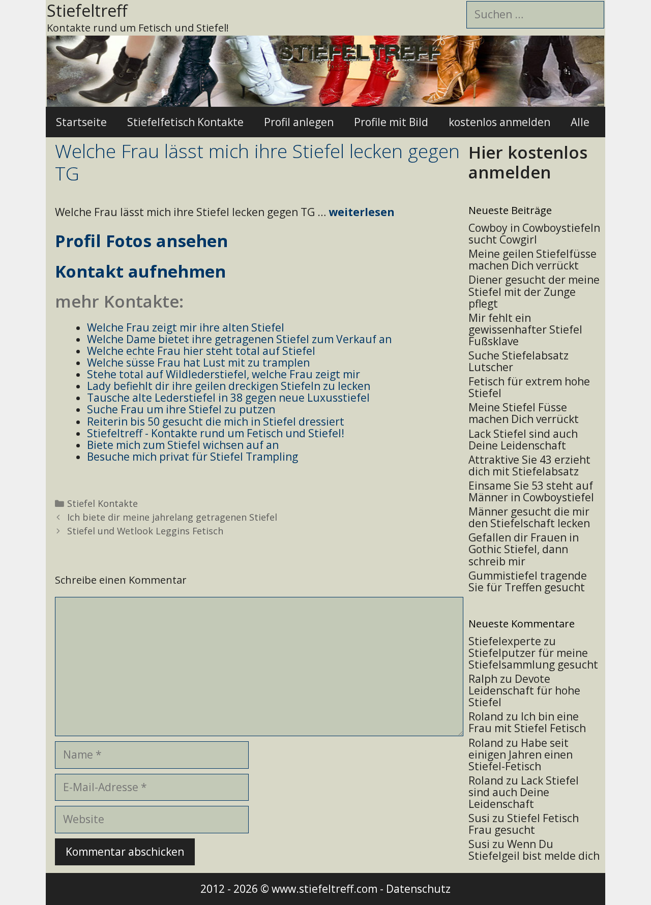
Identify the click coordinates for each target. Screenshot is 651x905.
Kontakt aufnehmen (140, 271)
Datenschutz (418, 889)
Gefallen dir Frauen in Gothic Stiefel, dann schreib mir (523, 549)
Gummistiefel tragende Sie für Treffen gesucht (527, 581)
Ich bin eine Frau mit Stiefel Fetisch (527, 722)
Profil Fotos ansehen (141, 240)
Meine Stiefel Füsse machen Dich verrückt (523, 413)
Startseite (81, 122)
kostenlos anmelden (499, 122)
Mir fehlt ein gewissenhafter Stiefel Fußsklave (525, 329)
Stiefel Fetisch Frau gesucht (523, 824)
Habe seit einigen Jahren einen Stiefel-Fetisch (520, 754)
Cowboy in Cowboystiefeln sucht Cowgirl (534, 234)
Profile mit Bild (391, 122)
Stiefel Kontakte (102, 503)
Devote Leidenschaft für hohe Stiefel (524, 690)
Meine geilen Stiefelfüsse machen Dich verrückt (532, 260)
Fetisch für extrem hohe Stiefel (529, 387)
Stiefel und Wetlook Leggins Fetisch (145, 531)
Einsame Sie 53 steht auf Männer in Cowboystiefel (531, 491)
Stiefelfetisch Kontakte (185, 122)
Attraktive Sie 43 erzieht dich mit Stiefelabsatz (529, 465)
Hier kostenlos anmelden (527, 162)
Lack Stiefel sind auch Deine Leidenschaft (523, 439)
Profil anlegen (299, 122)
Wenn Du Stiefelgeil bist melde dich (534, 850)
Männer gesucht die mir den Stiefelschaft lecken (529, 517)
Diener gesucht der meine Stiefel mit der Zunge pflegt (534, 291)
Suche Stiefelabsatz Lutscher (518, 361)
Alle (580, 122)
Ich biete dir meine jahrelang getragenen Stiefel (172, 517)
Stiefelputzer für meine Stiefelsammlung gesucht (533, 659)
